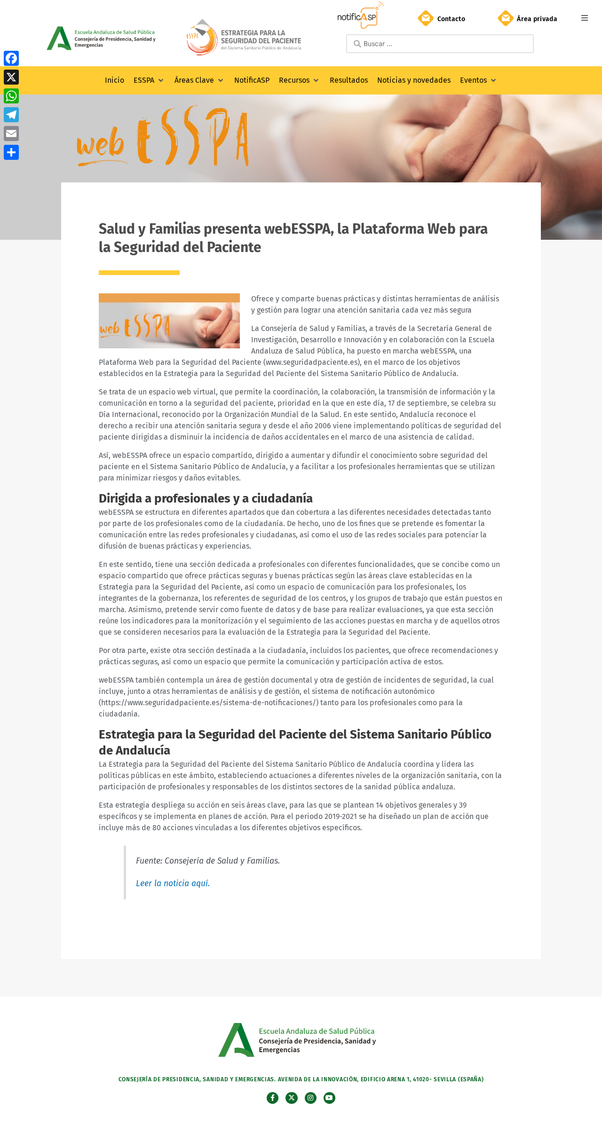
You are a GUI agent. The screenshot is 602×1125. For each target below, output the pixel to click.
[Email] (11, 133)
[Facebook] (11, 58)
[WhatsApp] (11, 96)
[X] (11, 77)
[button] (584, 17)
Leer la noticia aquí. (173, 884)
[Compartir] (11, 152)
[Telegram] (11, 114)
